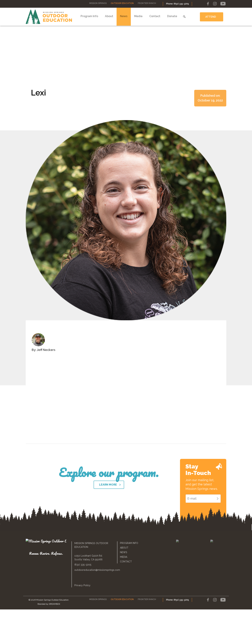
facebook (208, 4)
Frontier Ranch (147, 3)
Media (138, 16)
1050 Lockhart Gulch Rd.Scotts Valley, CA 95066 (88, 557)
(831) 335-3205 (82, 564)
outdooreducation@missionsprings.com (93, 570)
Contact (154, 16)
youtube (222, 4)
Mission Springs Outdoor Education (49, 16)
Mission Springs (98, 3)
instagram (214, 4)
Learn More (108, 484)
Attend (210, 16)
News (123, 16)
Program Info (89, 16)
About (109, 16)
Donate (172, 16)
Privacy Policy (82, 585)
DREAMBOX (54, 604)
